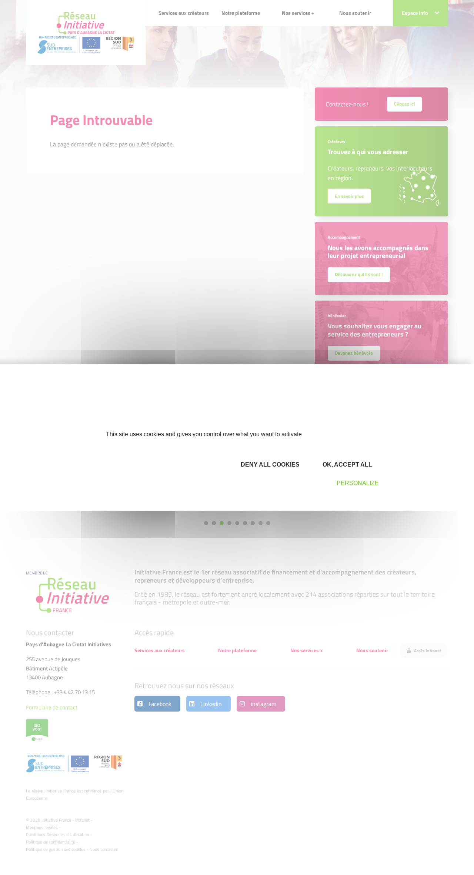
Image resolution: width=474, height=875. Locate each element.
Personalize (358, 483)
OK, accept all (346, 464)
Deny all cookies (269, 464)
